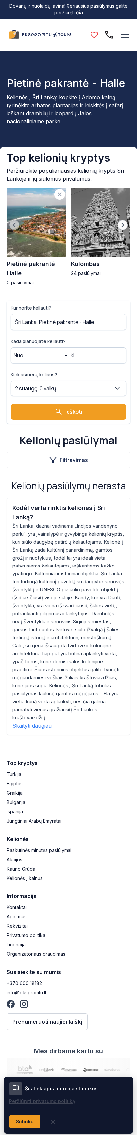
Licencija (16, 944)
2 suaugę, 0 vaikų (35, 388)
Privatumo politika (26, 935)
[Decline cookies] (53, 1122)
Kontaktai (17, 907)
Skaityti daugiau (32, 725)
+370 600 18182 (24, 983)
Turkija (14, 774)
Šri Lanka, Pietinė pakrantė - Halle (54, 322)
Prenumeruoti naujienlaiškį (47, 1021)
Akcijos (14, 859)
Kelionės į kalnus (25, 878)
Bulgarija (16, 802)
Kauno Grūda (21, 869)
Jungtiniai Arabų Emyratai (34, 821)
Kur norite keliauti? (31, 308)
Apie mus (17, 916)
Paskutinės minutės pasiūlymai (39, 850)
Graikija (15, 793)
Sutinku (25, 1121)
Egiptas (15, 783)
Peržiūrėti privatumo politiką (42, 1101)
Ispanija (15, 811)
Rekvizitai (17, 926)
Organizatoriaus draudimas (36, 954)
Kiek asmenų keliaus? (34, 374)
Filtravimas (74, 460)
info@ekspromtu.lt (26, 992)
